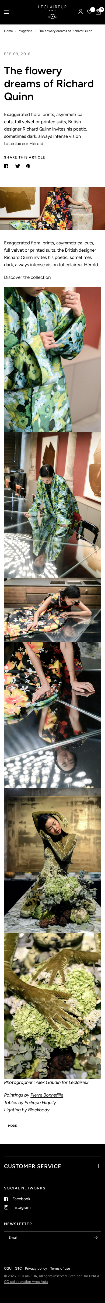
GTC (18, 1268)
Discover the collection (27, 277)
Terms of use (60, 1268)
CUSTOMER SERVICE (32, 1166)
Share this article (24, 157)
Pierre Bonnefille (46, 1095)
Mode (12, 1126)
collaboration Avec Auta (29, 1282)
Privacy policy (36, 1268)
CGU (8, 1268)
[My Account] (80, 12)
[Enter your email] (95, 1237)
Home (8, 31)
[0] (97, 12)
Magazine (26, 31)
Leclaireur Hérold (80, 264)
